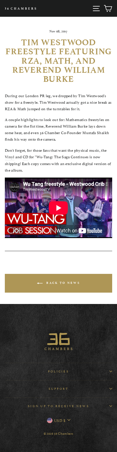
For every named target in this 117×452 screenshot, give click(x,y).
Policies (58, 371)
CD (25, 156)
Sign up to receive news (58, 406)
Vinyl (9, 156)
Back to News (62, 283)
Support (59, 388)
